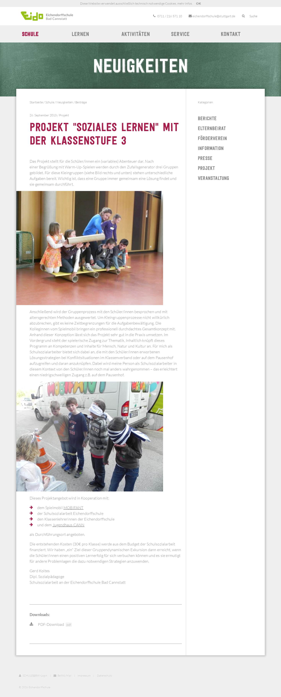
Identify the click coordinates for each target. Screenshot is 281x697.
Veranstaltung (213, 178)
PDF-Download (54, 624)
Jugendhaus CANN (68, 524)
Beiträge (81, 102)
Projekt (64, 115)
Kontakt (230, 33)
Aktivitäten (135, 33)
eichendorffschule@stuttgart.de (213, 16)
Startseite (36, 102)
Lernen (80, 33)
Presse (205, 158)
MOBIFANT (73, 507)
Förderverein (212, 138)
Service (180, 33)
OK (198, 3)
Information (211, 148)
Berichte (207, 118)
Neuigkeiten (64, 102)
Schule (30, 33)
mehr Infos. (184, 3)
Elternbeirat (212, 128)
